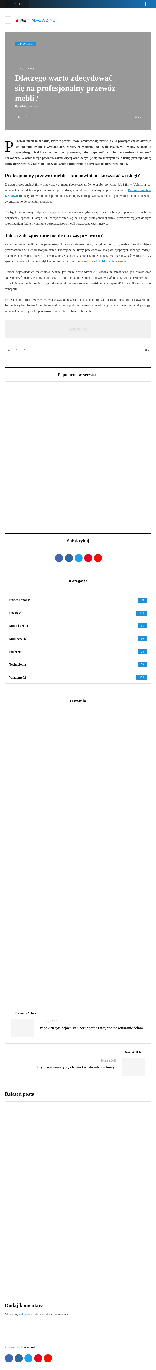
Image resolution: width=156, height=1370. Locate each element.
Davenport (28, 1347)
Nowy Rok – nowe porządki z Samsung (110, 465)
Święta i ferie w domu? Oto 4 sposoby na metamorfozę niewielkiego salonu (37, 467)
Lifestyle (18, 823)
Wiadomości (25, 44)
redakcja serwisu (28, 106)
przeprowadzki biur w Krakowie (103, 261)
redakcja (64, 1149)
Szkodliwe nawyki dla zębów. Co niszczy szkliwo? (58, 843)
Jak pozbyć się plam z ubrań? (86, 1204)
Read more (70, 1178)
